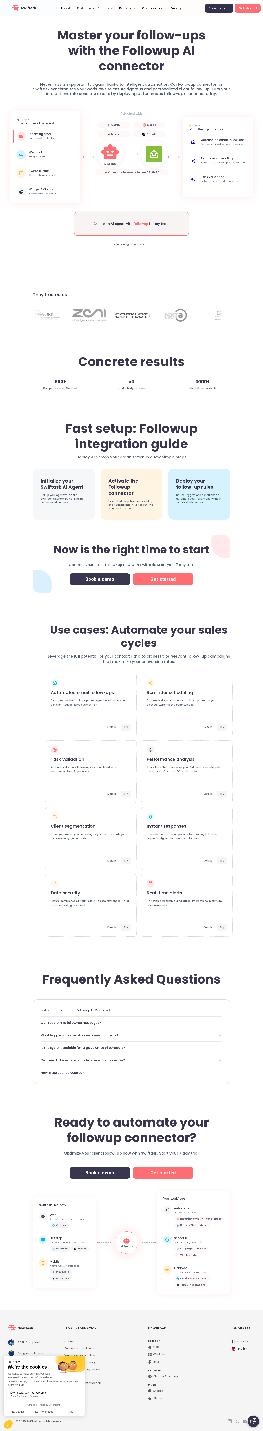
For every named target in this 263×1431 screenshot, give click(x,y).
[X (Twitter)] (237, 1421)
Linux (156, 1362)
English (242, 1349)
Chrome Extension (165, 1376)
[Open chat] (253, 1421)
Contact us (72, 1341)
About (65, 8)
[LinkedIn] (230, 1421)
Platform (84, 8)
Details (112, 727)
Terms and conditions (79, 1348)
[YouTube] (245, 1421)
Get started (248, 8)
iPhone (157, 1398)
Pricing (175, 8)
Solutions (105, 8)
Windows (159, 1354)
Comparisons (153, 8)
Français (243, 1341)
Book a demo (219, 8)
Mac (156, 1347)
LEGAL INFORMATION (80, 1328)
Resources (127, 8)
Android (158, 1391)
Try (126, 727)
